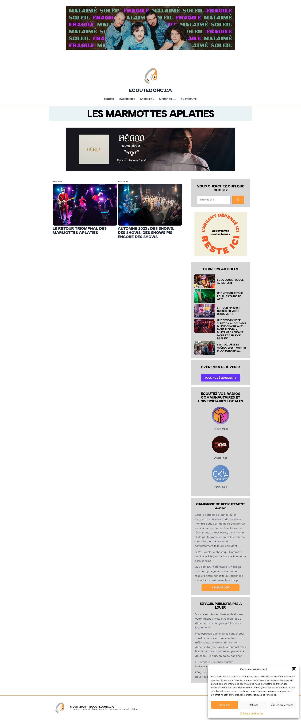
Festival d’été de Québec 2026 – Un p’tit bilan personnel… (231, 347)
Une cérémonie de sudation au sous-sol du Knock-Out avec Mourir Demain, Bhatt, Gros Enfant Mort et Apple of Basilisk (231, 329)
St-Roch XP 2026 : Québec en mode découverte (228, 311)
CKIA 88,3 (220, 487)
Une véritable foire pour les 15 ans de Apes (230, 296)
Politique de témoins (251, 713)
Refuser (253, 704)
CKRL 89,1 (220, 458)
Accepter (224, 704)
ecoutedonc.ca (150, 90)
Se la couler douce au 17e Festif (230, 281)
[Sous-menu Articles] (153, 99)
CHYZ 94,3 (221, 429)
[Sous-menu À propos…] (175, 99)
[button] (294, 669)
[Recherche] (238, 200)
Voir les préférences (282, 704)
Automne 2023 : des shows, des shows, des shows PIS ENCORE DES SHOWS (146, 232)
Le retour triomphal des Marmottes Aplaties (80, 230)
